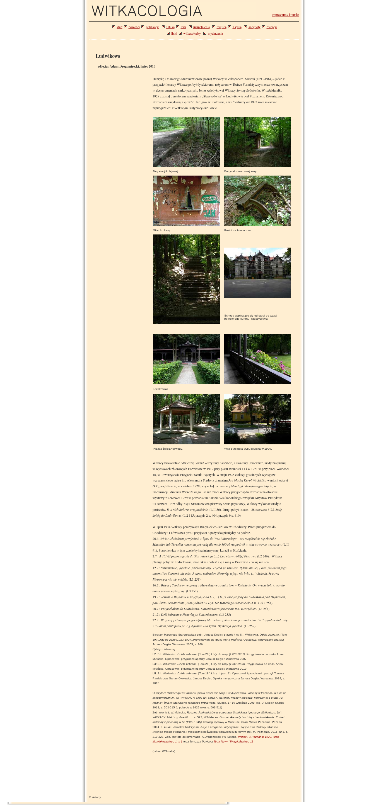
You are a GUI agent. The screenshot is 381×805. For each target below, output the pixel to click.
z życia (237, 27)
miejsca (221, 27)
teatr (183, 27)
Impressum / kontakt (285, 14)
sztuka (170, 27)
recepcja (272, 27)
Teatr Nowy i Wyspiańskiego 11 (233, 741)
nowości (134, 27)
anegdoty (255, 27)
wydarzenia (215, 33)
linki (174, 33)
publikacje (152, 27)
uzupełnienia (201, 27)
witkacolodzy (192, 33)
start (119, 27)
